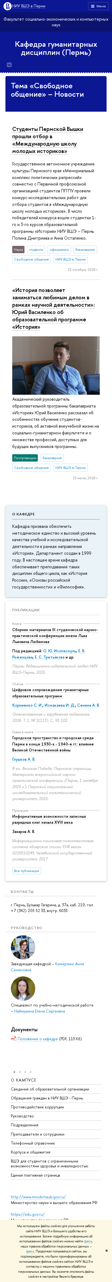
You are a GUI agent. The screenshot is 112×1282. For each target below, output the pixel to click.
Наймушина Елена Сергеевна (39, 1011)
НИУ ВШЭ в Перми (28, 6)
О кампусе (23, 1080)
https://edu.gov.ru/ (28, 1214)
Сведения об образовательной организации (50, 1089)
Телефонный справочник (33, 1143)
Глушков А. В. (23, 759)
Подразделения (24, 1124)
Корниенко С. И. (27, 705)
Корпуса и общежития (30, 1152)
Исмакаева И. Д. (60, 705)
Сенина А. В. (88, 705)
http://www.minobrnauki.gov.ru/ (38, 1196)
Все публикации (26, 871)
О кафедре (23, 514)
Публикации (26, 609)
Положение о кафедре (38, 1038)
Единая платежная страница (35, 1175)
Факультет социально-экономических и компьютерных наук (56, 22)
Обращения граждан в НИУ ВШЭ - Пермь (47, 1098)
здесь (88, 1241)
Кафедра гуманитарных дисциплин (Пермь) (56, 48)
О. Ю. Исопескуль (59, 650)
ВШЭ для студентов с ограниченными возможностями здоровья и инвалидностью (49, 1163)
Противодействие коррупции (37, 1106)
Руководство (22, 1115)
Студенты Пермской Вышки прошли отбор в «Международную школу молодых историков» (47, 140)
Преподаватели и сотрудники (37, 1134)
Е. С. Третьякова (49, 657)
